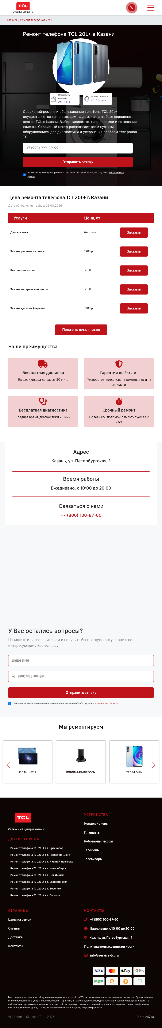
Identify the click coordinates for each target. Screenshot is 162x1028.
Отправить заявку (77, 162)
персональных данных (106, 703)
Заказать (134, 232)
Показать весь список (81, 329)
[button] (8, 765)
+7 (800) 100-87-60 (81, 515)
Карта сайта (145, 1017)
